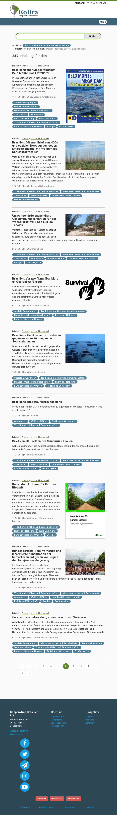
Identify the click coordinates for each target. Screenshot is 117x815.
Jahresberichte (58, 723)
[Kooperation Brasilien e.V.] (24, 10)
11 (88, 666)
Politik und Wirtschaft (26, 106)
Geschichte (56, 720)
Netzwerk (90, 723)
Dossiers (89, 720)
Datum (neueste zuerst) (58, 48)
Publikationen (57, 726)
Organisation (57, 717)
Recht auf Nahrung (24, 118)
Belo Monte (37, 114)
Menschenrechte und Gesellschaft (32, 110)
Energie (51, 126)
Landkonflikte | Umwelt (40, 66)
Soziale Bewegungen (25, 102)
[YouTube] (25, 786)
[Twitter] (25, 753)
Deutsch (80, 3)
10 (80, 666)
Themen (25, 66)
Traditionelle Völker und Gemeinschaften (36, 122)
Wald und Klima (47, 118)
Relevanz (41, 48)
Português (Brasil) (97, 3)
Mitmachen (73, 798)
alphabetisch (79, 48)
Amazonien (20, 114)
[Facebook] (25, 742)
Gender (46, 601)
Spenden (41, 798)
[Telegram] (25, 764)
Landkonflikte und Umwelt (28, 126)
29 (21, 673)
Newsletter (56, 798)
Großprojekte (66, 126)
